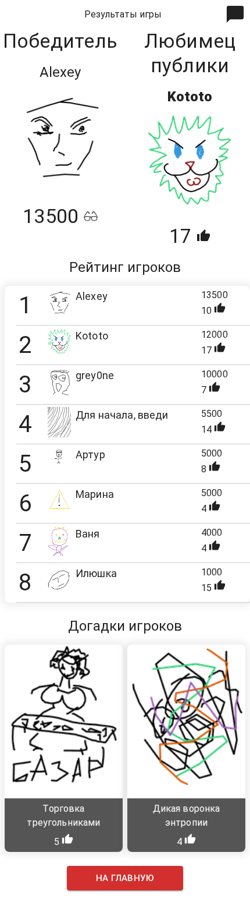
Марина (95, 494)
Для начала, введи (122, 415)
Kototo (189, 97)
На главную (125, 878)
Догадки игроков (125, 626)
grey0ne (95, 375)
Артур (90, 454)
